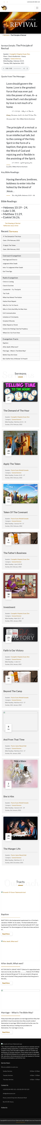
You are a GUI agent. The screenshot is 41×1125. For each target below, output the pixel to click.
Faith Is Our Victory (13, 650)
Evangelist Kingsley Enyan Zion (20, 54)
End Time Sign (7, 271)
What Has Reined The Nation (12, 297)
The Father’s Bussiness (14, 552)
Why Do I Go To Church (10, 305)
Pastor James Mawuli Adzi (18, 746)
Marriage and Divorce (10, 259)
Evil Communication (9, 313)
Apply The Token (11, 463)
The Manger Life (11, 848)
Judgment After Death (10, 263)
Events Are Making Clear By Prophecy (15, 329)
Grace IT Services (20, 1122)
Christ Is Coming (8, 281)
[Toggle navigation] (37, 8)
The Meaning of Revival (12, 223)
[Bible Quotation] (13, 406)
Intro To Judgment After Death (13, 267)
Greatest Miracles (9, 321)
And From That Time (13, 739)
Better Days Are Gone (10, 355)
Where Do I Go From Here (11, 333)
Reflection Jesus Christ (11, 225)
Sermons (6, 35)
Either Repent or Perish (10, 325)
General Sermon (15, 58)
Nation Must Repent (9, 301)
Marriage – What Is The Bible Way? (14, 351)
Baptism (5, 343)
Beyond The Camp (12, 691)
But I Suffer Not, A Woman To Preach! (15, 359)
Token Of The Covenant (15, 512)
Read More (6, 934)
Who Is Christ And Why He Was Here (15, 309)
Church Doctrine (8, 285)
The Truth (6, 293)
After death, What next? (10, 347)
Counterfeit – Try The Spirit (12, 289)
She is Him (8, 796)
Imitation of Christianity (10, 317)
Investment (9, 607)
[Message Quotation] (8, 406)
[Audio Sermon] (4, 406)
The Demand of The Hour (16, 410)
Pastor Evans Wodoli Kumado (20, 470)
